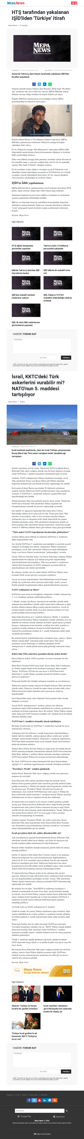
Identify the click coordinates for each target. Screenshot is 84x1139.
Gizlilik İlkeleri (34, 1095)
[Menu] (76, 3)
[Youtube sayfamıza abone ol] (39, 1100)
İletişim (24, 1095)
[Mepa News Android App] (24, 1116)
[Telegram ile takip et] (49, 1100)
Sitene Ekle (44, 1095)
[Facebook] (34, 84)
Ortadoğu (24, 25)
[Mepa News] (16, 3)
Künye (17, 1095)
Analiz (22, 402)
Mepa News (12, 25)
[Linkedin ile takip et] (44, 1100)
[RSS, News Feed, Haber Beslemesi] (54, 1100)
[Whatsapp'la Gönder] (50, 84)
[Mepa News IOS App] (60, 1116)
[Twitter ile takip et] (34, 1100)
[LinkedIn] (44, 84)
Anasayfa (9, 1095)
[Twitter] (39, 84)
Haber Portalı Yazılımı (44, 1134)
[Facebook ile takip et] (29, 1100)
